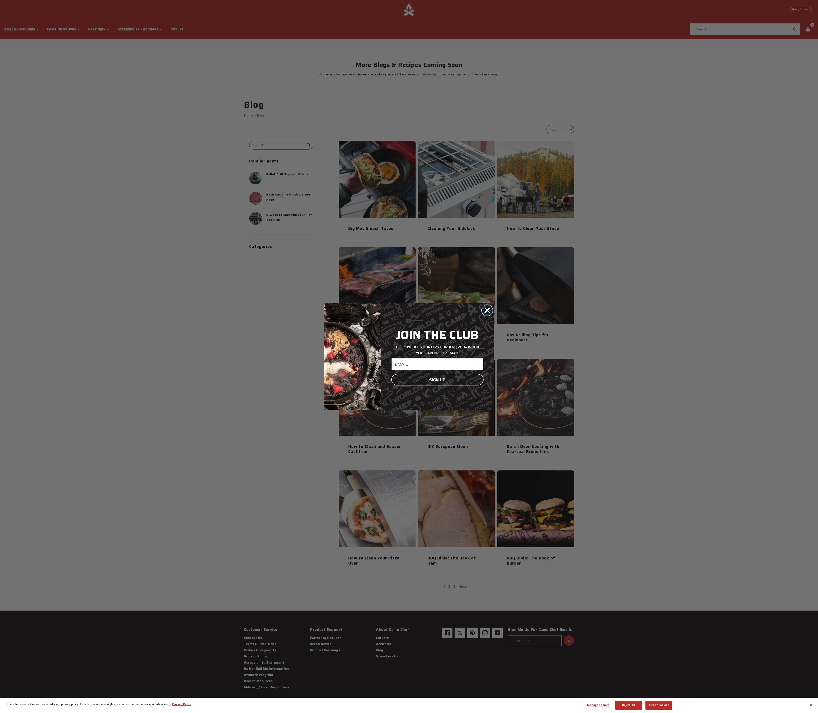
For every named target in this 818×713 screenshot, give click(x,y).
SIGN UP (437, 379)
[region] (409, 705)
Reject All (628, 705)
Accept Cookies (658, 705)
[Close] (811, 704)
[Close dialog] (487, 310)
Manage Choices (598, 705)
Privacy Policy (182, 704)
